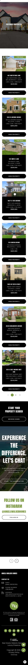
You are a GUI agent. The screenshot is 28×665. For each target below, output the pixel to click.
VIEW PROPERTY (14, 92)
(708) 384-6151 (9, 589)
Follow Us (14, 517)
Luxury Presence (14, 645)
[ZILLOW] (14, 634)
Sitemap (14, 654)
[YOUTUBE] (18, 630)
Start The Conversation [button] (14, 481)
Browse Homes (14, 419)
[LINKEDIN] (14, 630)
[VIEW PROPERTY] (14, 91)
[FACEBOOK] (5, 630)
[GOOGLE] (22, 630)
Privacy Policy (14, 652)
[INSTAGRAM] (9, 630)
